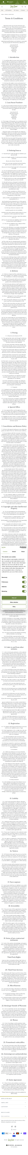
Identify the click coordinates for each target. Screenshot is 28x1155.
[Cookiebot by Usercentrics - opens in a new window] (20, 547)
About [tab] (23, 551)
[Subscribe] (25, 1116)
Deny (14, 606)
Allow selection (14, 602)
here (17, 982)
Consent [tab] (5, 551)
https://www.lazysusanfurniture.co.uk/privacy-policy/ (14, 792)
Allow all (14, 597)
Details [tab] (14, 551)
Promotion (8, 72)
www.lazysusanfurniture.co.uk (9, 41)
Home (2, 14)
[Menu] (2, 7)
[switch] (24, 582)
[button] (22, 7)
